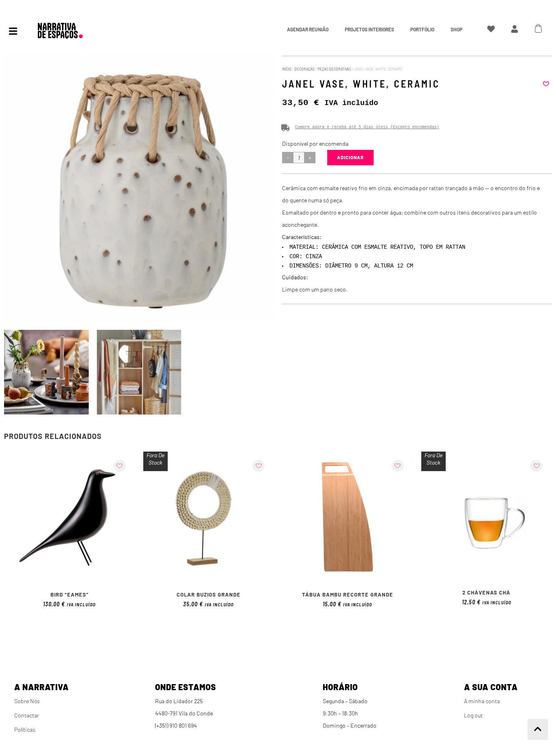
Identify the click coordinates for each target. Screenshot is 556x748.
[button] (546, 84)
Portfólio (422, 29)
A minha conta (482, 701)
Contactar (26, 715)
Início (286, 69)
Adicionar (350, 157)
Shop (456, 29)
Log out (473, 715)
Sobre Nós (27, 701)
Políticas (24, 729)
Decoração (304, 69)
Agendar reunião (307, 29)
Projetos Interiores (369, 29)
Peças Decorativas (334, 69)
